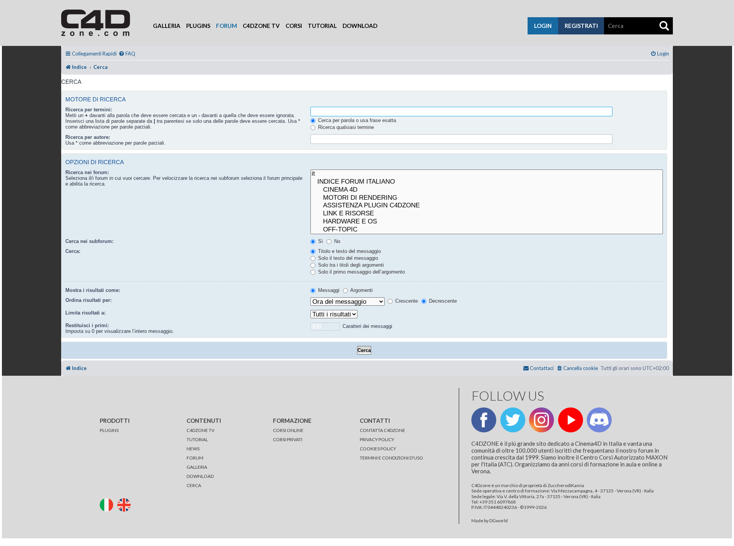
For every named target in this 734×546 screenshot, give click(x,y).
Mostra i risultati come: (92, 290)
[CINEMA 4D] (487, 190)
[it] (487, 174)
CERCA (194, 485)
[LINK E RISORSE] (487, 214)
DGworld (498, 520)
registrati (581, 25)
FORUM (195, 458)
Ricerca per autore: (87, 137)
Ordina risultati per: (88, 300)
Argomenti (361, 290)
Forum (226, 25)
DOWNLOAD (200, 476)
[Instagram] (541, 419)
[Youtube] (570, 419)
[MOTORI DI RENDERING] (487, 198)
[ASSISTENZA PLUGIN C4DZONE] (487, 206)
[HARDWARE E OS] (487, 222)
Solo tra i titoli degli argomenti (350, 265)
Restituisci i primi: (87, 325)
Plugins (198, 25)
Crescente (406, 301)
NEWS (193, 448)
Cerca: (72, 251)
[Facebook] (483, 419)
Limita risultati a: (85, 313)
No (336, 241)
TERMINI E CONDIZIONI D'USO (391, 458)
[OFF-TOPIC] (487, 230)
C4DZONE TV (200, 430)
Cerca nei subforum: (89, 241)
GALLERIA (197, 467)
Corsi (294, 25)
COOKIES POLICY (378, 448)
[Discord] (599, 419)
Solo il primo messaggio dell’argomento (361, 272)
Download (360, 25)
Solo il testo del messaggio (347, 258)
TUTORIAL (197, 439)
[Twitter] (512, 419)
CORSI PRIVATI (287, 439)
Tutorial (322, 25)
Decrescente (442, 301)
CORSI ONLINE (288, 430)
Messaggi (328, 290)
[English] (125, 504)
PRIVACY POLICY (377, 439)
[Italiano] (108, 504)
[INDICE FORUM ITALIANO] (487, 182)
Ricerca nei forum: (87, 172)
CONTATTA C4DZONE (382, 430)
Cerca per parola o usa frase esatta (356, 120)
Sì (320, 241)
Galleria (166, 25)
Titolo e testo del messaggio (349, 251)
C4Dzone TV (261, 25)
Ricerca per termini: (88, 109)
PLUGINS (109, 430)
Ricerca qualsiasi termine (345, 127)
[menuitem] (127, 53)
